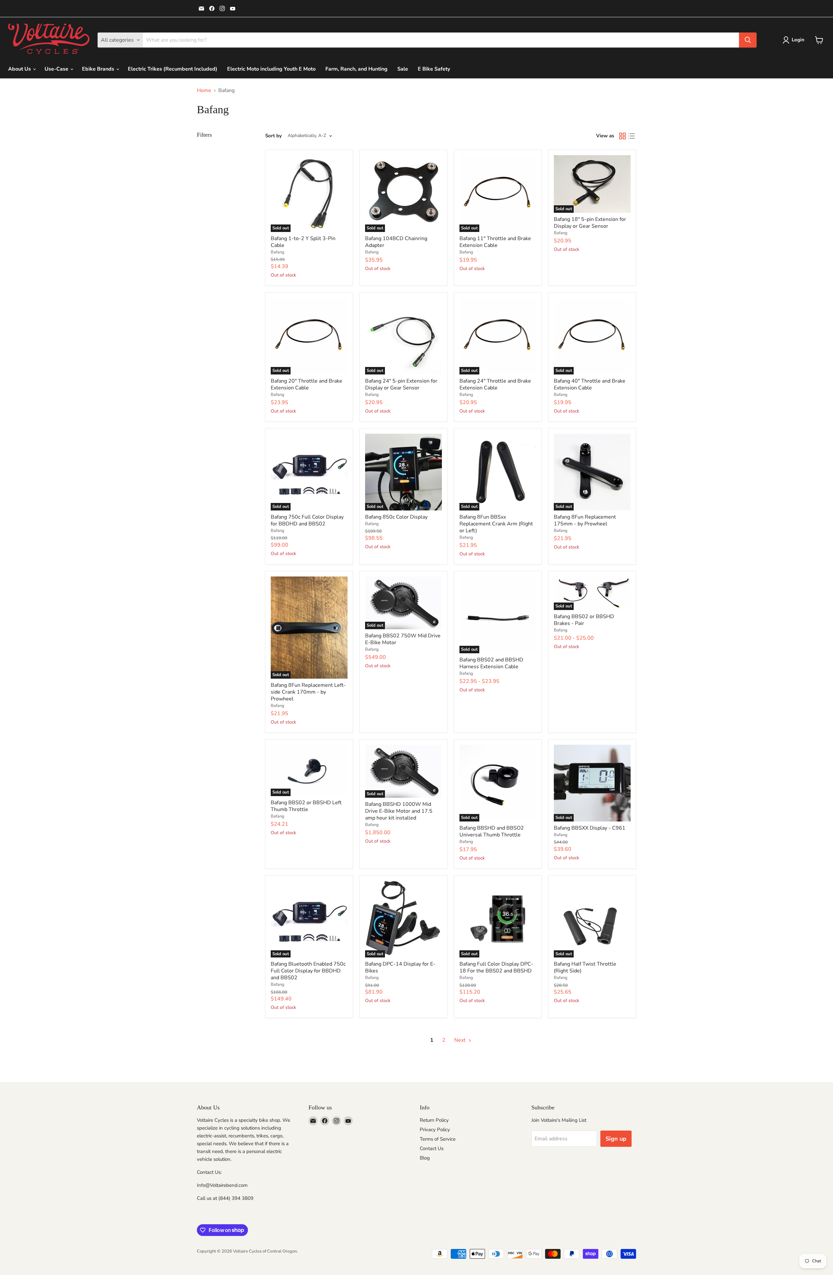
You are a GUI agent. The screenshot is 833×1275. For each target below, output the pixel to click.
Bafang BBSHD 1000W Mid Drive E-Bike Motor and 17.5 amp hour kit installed (398, 811)
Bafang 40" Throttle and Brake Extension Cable (589, 384)
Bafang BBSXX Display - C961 (589, 828)
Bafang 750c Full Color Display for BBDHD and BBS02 (307, 520)
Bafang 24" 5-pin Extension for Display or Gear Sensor (401, 384)
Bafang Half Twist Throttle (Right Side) (585, 967)
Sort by (273, 136)
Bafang (277, 252)
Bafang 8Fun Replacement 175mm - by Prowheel (585, 520)
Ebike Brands (99, 69)
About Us (20, 69)
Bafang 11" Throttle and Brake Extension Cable (495, 242)
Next (460, 1040)
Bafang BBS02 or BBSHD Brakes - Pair (584, 620)
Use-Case (57, 69)
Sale (402, 69)
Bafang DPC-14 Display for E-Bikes (400, 967)
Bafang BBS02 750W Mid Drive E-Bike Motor (403, 639)
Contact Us (432, 1148)
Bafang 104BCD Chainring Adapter (396, 242)
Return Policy (434, 1120)
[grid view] (622, 136)
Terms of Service (438, 1139)
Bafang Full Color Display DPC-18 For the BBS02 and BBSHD (496, 967)
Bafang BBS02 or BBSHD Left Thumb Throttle (306, 806)
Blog (425, 1158)
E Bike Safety (434, 69)
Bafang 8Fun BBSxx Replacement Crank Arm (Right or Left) (496, 523)
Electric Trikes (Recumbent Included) (172, 69)
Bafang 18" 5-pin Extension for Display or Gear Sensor (590, 223)
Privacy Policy (435, 1129)
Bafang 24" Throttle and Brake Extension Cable (495, 384)
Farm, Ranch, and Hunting (356, 69)
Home (204, 90)
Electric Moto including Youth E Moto (271, 69)
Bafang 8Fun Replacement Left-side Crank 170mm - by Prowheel (308, 692)
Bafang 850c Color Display (396, 517)
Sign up (616, 1139)
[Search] (748, 40)
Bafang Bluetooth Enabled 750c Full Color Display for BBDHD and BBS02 (308, 970)
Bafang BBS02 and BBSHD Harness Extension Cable (491, 663)
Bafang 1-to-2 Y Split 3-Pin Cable (303, 242)
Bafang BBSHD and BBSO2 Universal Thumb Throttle (491, 831)
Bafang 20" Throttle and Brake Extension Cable (306, 384)
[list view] (631, 136)
